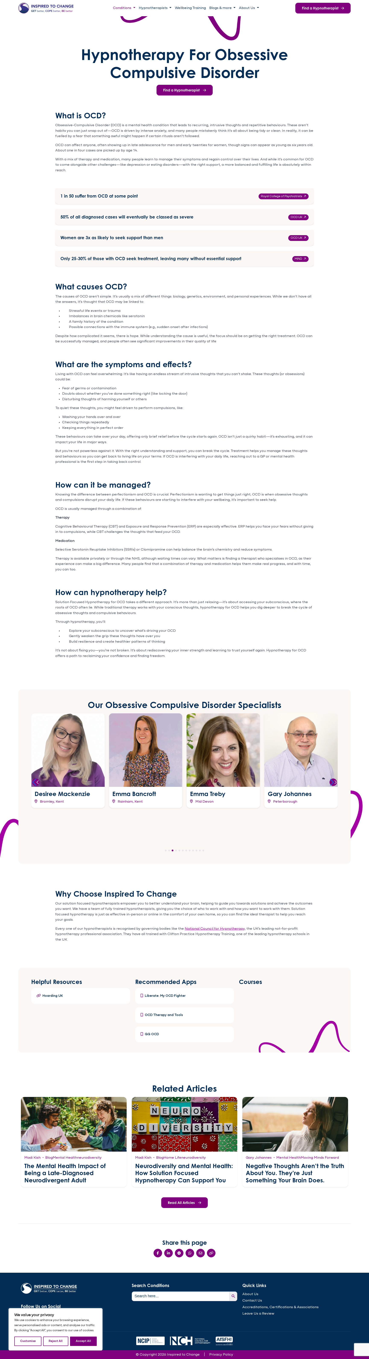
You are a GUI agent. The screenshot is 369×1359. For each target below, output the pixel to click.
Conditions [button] (122, 8)
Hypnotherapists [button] (153, 8)
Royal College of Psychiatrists (281, 196)
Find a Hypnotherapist (320, 8)
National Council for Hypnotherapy (215, 929)
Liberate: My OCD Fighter (165, 996)
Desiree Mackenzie (62, 794)
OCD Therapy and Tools (164, 1015)
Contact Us (252, 1300)
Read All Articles (181, 1203)
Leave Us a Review (258, 1313)
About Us (250, 1294)
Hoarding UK (52, 996)
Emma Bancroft (134, 794)
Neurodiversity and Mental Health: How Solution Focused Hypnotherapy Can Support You (184, 1173)
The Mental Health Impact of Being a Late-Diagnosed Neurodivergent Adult (65, 1173)
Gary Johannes (290, 794)
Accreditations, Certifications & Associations (280, 1307)
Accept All (83, 1341)
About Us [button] (247, 8)
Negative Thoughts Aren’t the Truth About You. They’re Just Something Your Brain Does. (295, 1173)
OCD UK (296, 217)
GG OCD (152, 1034)
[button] (36, 782)
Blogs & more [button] (221, 8)
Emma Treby (207, 794)
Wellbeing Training (190, 8)
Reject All (56, 1341)
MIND (298, 259)
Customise (28, 1341)
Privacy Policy (221, 1354)
